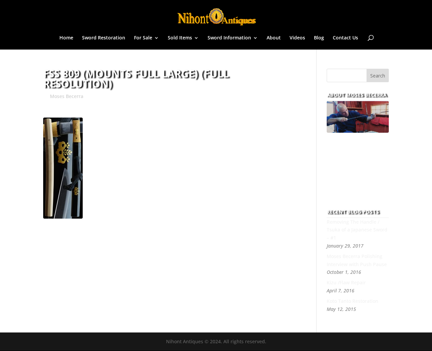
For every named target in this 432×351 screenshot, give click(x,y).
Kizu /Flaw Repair (346, 282)
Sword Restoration (103, 38)
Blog (319, 38)
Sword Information (229, 38)
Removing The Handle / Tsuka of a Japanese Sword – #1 (357, 230)
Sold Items (180, 38)
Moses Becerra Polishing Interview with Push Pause (357, 260)
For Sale (143, 38)
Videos (297, 38)
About (274, 38)
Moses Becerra (66, 96)
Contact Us (345, 38)
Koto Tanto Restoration (352, 301)
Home (66, 38)
